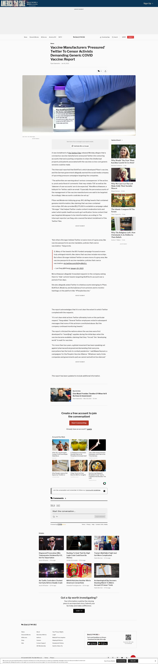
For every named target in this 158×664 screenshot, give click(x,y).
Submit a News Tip (57, 646)
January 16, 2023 (77, 268)
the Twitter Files (74, 153)
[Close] (155, 661)
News (25, 37)
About (38, 632)
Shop (22, 640)
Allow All (133, 661)
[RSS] (126, 657)
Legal (54, 634)
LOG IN (123, 37)
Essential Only (121, 661)
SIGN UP (130, 37)
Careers (39, 640)
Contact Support (41, 643)
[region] (79, 661)
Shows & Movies (34, 37)
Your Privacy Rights (57, 632)
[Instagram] (117, 657)
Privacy (52, 657)
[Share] (105, 71)
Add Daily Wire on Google (81, 146)
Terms (46, 657)
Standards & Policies (58, 643)
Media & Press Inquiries (58, 637)
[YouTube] (122, 657)
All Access (44, 37)
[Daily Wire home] (79, 37)
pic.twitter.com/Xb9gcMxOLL (75, 263)
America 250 (52, 37)
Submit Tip (79, 610)
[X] (112, 657)
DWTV (60, 37)
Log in (89, 429)
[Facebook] (108, 657)
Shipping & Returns (57, 640)
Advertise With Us (41, 634)
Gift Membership (41, 646)
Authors (39, 637)
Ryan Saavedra (55, 63)
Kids (22, 643)
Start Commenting (79, 423)
